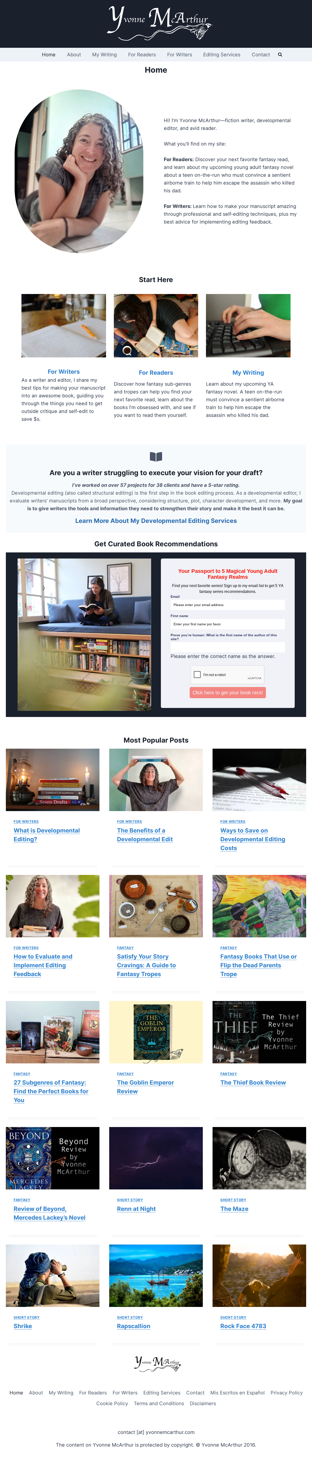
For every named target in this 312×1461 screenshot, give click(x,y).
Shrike (23, 1326)
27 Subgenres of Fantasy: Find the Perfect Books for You (51, 1091)
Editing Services (221, 55)
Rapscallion (133, 1326)
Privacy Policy (287, 1393)
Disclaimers (203, 1403)
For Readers (142, 55)
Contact (261, 55)
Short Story (130, 1200)
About (74, 55)
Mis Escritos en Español (237, 1393)
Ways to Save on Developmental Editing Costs (252, 839)
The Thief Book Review (253, 1082)
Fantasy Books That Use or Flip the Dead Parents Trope (258, 965)
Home (49, 55)
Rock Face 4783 (243, 1326)
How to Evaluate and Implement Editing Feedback (43, 965)
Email (175, 596)
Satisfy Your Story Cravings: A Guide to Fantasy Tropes (146, 965)
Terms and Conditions (159, 1403)
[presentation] (52, 780)
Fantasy (125, 948)
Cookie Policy (112, 1403)
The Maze (234, 1208)
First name (179, 616)
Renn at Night (136, 1208)
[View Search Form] (280, 54)
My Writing (104, 55)
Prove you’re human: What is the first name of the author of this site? (224, 637)
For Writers (179, 55)
